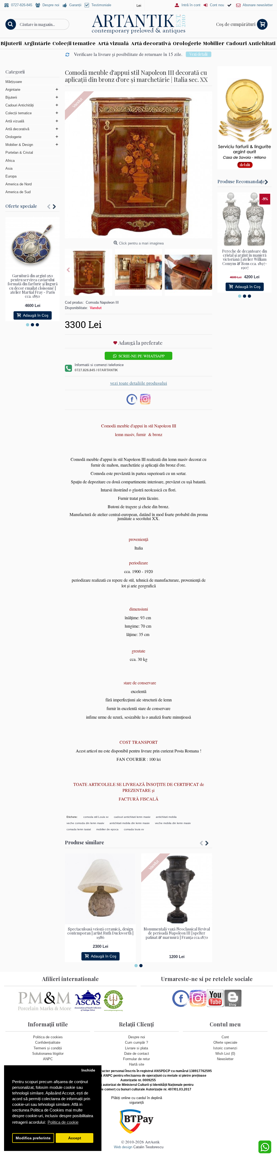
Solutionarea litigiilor (48, 1054)
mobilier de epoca (107, 829)
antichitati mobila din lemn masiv (130, 823)
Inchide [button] (88, 1070)
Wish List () (225, 1054)
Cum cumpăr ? (136, 1042)
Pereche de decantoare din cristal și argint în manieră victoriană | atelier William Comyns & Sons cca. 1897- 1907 (244, 259)
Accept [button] (74, 1138)
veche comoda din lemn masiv (85, 823)
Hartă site (136, 1064)
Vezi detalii (198, 54)
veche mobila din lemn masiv (173, 823)
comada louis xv (134, 829)
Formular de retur (136, 1059)
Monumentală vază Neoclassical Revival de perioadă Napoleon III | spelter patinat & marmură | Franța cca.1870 (177, 933)
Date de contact (136, 1054)
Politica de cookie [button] (63, 1122)
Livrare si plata (136, 1048)
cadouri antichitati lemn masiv (132, 816)
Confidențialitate (47, 1042)
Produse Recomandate (241, 181)
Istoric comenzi (225, 1048)
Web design (123, 1147)
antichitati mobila (166, 816)
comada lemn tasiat (79, 829)
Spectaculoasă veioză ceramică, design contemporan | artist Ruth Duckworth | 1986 (100, 933)
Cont (225, 1037)
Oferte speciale (21, 206)
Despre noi (136, 1037)
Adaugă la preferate (140, 343)
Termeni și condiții (48, 1048)
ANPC (48, 1059)
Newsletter (225, 1059)
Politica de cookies (48, 1037)
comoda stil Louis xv (95, 816)
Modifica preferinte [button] (33, 1138)
